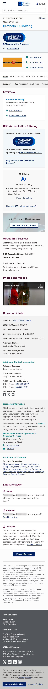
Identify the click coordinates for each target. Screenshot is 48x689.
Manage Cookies (35, 684)
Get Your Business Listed (14, 634)
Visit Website (35, 57)
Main (5, 76)
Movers (6, 469)
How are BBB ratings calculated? (21, 206)
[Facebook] (4, 394)
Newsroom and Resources (14, 641)
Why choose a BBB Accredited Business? (20, 161)
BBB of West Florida (22, 320)
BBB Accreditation (11, 636)
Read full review (10, 517)
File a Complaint (10, 624)
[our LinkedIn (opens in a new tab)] (10, 663)
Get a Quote (17, 76)
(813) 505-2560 (36, 62)
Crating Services (18, 474)
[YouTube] (13, 394)
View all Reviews (24, 554)
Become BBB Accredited (24, 225)
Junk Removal (33, 466)
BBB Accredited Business (16, 44)
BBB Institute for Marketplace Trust (18, 651)
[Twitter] (8, 394)
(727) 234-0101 (21, 386)
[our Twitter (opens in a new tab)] (5, 663)
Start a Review (9, 621)
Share (42, 18)
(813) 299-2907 (22, 383)
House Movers (17, 469)
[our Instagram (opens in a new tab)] (20, 663)
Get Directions (15, 110)
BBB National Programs (13, 656)
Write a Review (36, 67)
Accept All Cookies (14, 684)
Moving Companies (11, 464)
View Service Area (17, 115)
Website (10, 448)
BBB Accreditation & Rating (26, 83)
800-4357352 (13, 445)
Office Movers (9, 471)
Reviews (30, 76)
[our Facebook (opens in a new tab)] (15, 663)
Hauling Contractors (33, 469)
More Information (24, 198)
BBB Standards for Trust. (30, 152)
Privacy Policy (24, 677)
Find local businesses (17, 10)
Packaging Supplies (25, 471)
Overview (7, 83)
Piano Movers (20, 466)
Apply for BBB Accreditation (15, 639)
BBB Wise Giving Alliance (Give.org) (18, 654)
